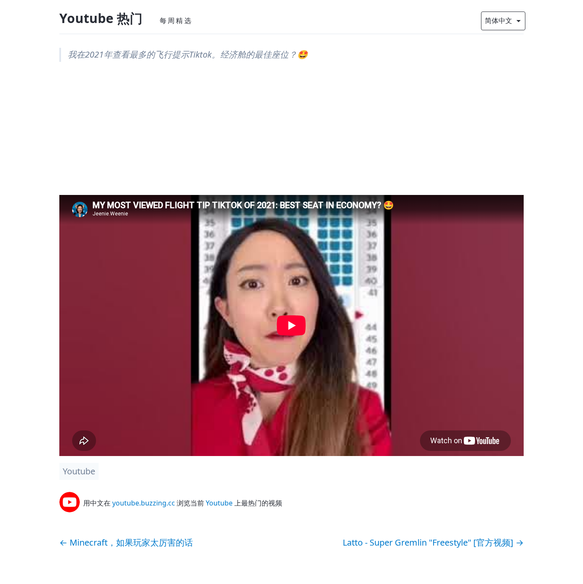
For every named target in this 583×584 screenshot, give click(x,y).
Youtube (79, 471)
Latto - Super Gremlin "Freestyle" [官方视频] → (433, 542)
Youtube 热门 (101, 18)
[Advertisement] (291, 135)
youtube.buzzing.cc (143, 503)
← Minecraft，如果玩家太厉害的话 (126, 542)
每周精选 (176, 20)
